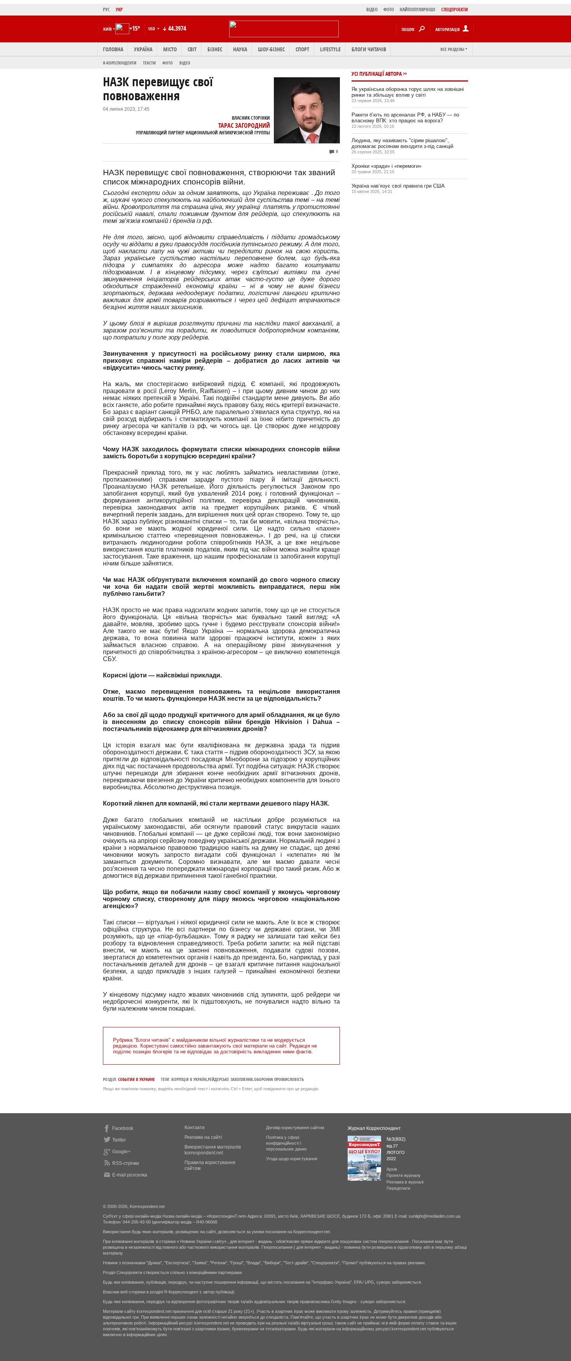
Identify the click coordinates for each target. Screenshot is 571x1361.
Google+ (121, 1151)
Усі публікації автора (377, 73)
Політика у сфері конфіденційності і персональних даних (286, 1143)
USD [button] (152, 28)
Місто (170, 49)
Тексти (149, 63)
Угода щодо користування (291, 1158)
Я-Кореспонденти (119, 63)
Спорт (302, 49)
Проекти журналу (403, 1175)
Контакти (195, 1127)
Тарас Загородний (244, 125)
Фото (167, 63)
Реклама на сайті (203, 1137)
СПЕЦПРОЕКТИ (454, 9)
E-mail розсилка (129, 1175)
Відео (184, 63)
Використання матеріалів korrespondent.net (213, 1150)
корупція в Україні (189, 1079)
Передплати (398, 1188)
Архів (391, 1169)
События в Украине (136, 1079)
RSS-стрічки (125, 1163)
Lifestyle (330, 49)
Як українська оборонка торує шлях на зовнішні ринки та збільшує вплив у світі (408, 92)
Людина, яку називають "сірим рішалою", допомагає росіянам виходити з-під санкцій (402, 143)
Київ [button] (107, 29)
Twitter (119, 1140)
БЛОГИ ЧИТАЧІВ (369, 49)
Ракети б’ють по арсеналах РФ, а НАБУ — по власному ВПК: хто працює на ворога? (405, 118)
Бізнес (214, 49)
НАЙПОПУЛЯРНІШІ (417, 9)
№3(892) (396, 1139)
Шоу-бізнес (271, 49)
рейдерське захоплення (230, 1079)
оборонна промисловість (279, 1079)
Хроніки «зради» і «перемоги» (386, 166)
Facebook (122, 1128)
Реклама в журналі (404, 1182)
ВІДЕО (372, 9)
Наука (240, 49)
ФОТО (388, 9)
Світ (192, 49)
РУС (106, 9)
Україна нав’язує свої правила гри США (398, 186)
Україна (143, 49)
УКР (119, 9)
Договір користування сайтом (295, 1127)
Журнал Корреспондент (374, 1128)
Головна (113, 49)
